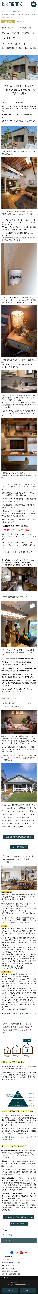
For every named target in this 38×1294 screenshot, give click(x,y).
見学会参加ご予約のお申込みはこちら (19, 837)
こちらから (22, 1013)
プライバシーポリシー (20, 1284)
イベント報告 (7, 1240)
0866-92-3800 (10, 1265)
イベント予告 (7, 1235)
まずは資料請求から (19, 847)
